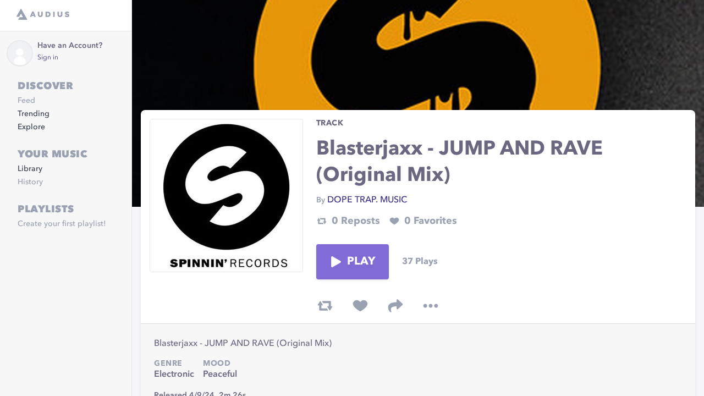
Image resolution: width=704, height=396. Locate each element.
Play (361, 261)
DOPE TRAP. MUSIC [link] (367, 200)
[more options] (430, 306)
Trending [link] (34, 114)
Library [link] (30, 169)
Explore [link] (31, 127)
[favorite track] (360, 306)
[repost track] (325, 306)
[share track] (395, 306)
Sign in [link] (47, 57)
